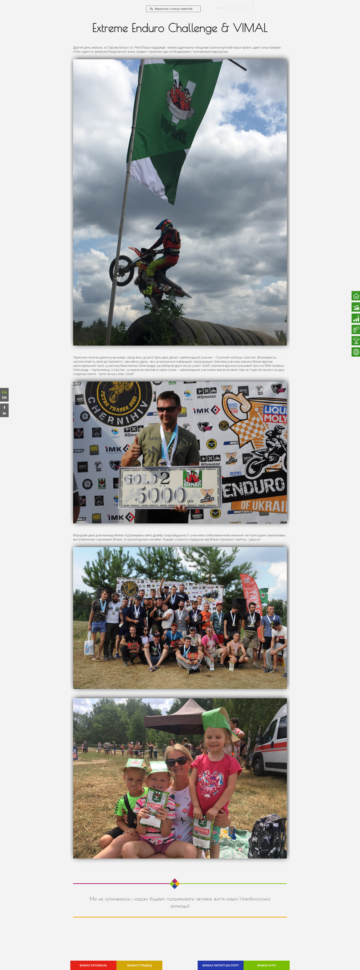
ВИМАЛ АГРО (266, 965)
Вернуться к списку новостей (173, 8)
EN (4, 397)
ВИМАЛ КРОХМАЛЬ (93, 965)
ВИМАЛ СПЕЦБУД (139, 965)
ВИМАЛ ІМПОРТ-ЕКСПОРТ (220, 965)
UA (4, 392)
